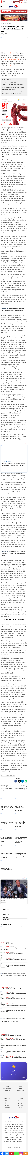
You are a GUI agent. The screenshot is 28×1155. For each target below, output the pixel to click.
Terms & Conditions (7, 1093)
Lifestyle (3, 1034)
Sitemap (21, 1093)
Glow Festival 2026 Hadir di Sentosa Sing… (11, 1035)
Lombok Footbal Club (10, 775)
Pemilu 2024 (5, 917)
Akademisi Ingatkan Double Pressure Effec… (15, 1011)
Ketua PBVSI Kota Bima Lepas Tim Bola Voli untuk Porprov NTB (7, 808)
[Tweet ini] (19, 781)
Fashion (7, 1049)
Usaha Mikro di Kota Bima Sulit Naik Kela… (16, 1005)
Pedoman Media (7, 1088)
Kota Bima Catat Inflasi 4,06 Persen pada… (11, 988)
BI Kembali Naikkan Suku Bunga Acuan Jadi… (15, 999)
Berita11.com (10, 53)
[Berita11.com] (14, 6)
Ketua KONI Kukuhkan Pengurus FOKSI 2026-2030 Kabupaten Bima (7, 822)
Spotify (8, 1105)
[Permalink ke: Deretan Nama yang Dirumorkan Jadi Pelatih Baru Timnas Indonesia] (7, 863)
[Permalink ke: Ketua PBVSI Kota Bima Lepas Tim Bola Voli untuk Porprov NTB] (7, 801)
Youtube (21, 1100)
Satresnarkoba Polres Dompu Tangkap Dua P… (16, 966)
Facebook (8, 1098)
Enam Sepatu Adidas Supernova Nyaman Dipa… (16, 1046)
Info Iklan (7, 1090)
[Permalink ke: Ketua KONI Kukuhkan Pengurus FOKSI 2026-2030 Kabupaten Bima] (7, 816)
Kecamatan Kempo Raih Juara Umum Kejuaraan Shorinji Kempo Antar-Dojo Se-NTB (6, 855)
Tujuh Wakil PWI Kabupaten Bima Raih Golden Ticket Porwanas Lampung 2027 (21, 808)
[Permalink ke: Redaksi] (2, 34)
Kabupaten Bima (6, 912)
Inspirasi (8, 1044)
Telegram (8, 1107)
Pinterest (8, 1100)
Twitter (21, 1098)
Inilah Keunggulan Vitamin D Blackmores (16, 1057)
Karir (20, 1088)
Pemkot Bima (6, 909)
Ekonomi (3, 971)
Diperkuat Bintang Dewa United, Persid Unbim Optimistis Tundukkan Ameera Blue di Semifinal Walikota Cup (21, 823)
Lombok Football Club (12, 59)
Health (7, 1038)
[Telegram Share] (22, 781)
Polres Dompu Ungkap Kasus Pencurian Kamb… (16, 960)
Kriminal (2, 942)
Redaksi (20, 1086)
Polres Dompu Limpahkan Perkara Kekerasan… (14, 954)
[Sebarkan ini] (15, 781)
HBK (2, 775)
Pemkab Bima (6, 914)
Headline (6, 987)
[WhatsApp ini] (25, 781)
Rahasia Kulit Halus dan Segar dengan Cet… (15, 1040)
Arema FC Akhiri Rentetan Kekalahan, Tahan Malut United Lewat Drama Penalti (7, 839)
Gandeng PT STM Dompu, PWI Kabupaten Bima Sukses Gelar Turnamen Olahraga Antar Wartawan (21, 840)
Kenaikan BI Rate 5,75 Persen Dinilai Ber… (16, 993)
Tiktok (21, 1105)
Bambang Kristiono (13, 66)
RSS (21, 1107)
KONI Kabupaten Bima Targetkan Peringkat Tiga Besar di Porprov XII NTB (21, 855)
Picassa (8, 1103)
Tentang (7, 1086)
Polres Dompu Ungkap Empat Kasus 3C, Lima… (16, 948)
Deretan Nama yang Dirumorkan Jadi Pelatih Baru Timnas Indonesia (6, 870)
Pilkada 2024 (6, 919)
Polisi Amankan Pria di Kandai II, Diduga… (11, 943)
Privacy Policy (20, 1090)
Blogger (21, 1103)
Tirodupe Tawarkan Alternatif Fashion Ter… (16, 1052)
